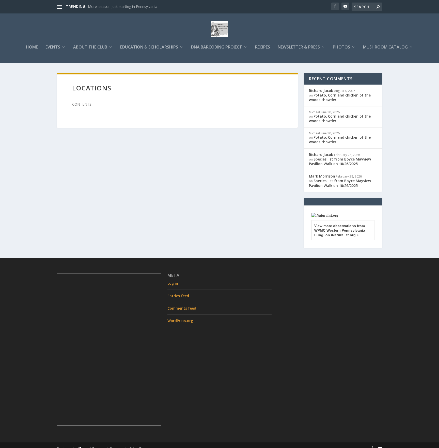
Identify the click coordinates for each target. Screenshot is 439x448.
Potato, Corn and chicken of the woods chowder (340, 97)
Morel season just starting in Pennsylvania (122, 6)
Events (52, 47)
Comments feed (181, 308)
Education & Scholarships (149, 47)
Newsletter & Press (299, 47)
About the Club (90, 47)
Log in (172, 283)
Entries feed (178, 295)
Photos (341, 47)
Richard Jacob (321, 90)
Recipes (262, 47)
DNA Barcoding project (216, 47)
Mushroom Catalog (385, 47)
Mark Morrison (322, 176)
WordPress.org (180, 320)
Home (32, 47)
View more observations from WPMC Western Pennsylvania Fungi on (339, 230)
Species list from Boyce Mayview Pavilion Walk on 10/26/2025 (340, 161)
